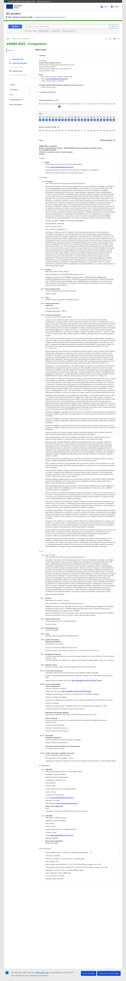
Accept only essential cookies (109, 973)
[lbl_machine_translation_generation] (58, 127)
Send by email (17, 71)
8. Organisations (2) (16, 99)
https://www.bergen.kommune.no (67, 803)
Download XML (17, 59)
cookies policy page (42, 972)
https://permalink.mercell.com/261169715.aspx (87, 680)
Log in (106, 6)
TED (7, 38)
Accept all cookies (88, 973)
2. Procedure (13, 90)
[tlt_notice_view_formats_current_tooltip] (114, 140)
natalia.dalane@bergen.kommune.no (61, 835)
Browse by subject (68, 31)
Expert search (56, 31)
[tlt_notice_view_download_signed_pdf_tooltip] (59, 106)
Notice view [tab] (11, 50)
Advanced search (44, 31)
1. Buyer (12, 84)
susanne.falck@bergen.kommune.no (56, 79)
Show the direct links (19, 63)
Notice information (15, 105)
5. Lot (11, 95)
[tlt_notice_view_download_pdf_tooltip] (40, 120)
